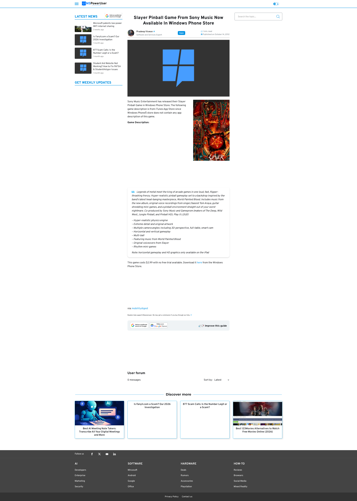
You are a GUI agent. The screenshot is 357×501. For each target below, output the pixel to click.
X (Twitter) (99, 454)
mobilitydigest (140, 308)
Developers (80, 470)
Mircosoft (132, 470)
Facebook (92, 454)
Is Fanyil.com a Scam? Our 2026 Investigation (152, 406)
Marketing (80, 481)
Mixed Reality (240, 486)
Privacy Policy (171, 496)
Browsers (238, 475)
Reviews (238, 470)
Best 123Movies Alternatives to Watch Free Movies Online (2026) (257, 430)
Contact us (187, 496)
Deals (183, 470)
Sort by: (208, 380)
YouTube (107, 454)
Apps (181, 33)
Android (132, 475)
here (199, 262)
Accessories (187, 481)
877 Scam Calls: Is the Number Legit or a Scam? (205, 406)
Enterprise (80, 475)
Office (131, 486)
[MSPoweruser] (94, 3)
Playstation (186, 486)
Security (79, 486)
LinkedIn (114, 454)
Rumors (185, 475)
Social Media (240, 481)
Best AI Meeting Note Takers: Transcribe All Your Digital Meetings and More (99, 432)
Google (131, 481)
